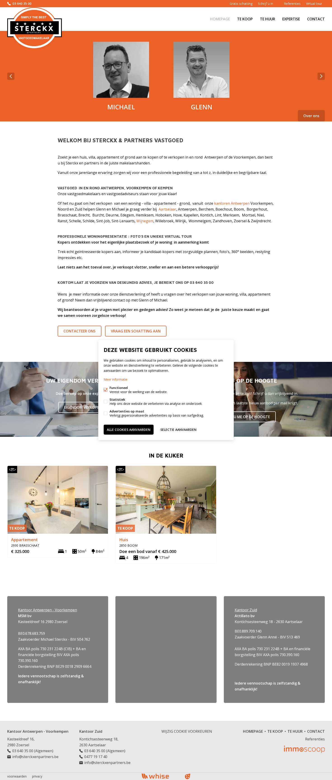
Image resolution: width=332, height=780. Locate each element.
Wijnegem (144, 220)
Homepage (220, 19)
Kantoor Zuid (90, 731)
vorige (10, 76)
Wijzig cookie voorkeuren (186, 731)
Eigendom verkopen (83, 407)
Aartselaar (167, 209)
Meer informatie (115, 379)
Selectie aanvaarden (178, 429)
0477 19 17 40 (95, 756)
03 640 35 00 (21, 3)
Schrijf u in (265, 3)
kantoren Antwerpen (232, 203)
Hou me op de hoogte (249, 416)
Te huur (267, 19)
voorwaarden (17, 776)
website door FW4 (187, 776)
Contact (316, 19)
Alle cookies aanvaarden (128, 429)
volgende (321, 76)
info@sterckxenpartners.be (35, 756)
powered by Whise (161, 776)
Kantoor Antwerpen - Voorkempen (37, 731)
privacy (37, 776)
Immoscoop (304, 749)
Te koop (245, 19)
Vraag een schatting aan (136, 331)
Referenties (292, 3)
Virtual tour (314, 3)
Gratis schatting (241, 3)
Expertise (291, 19)
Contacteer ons (79, 331)
